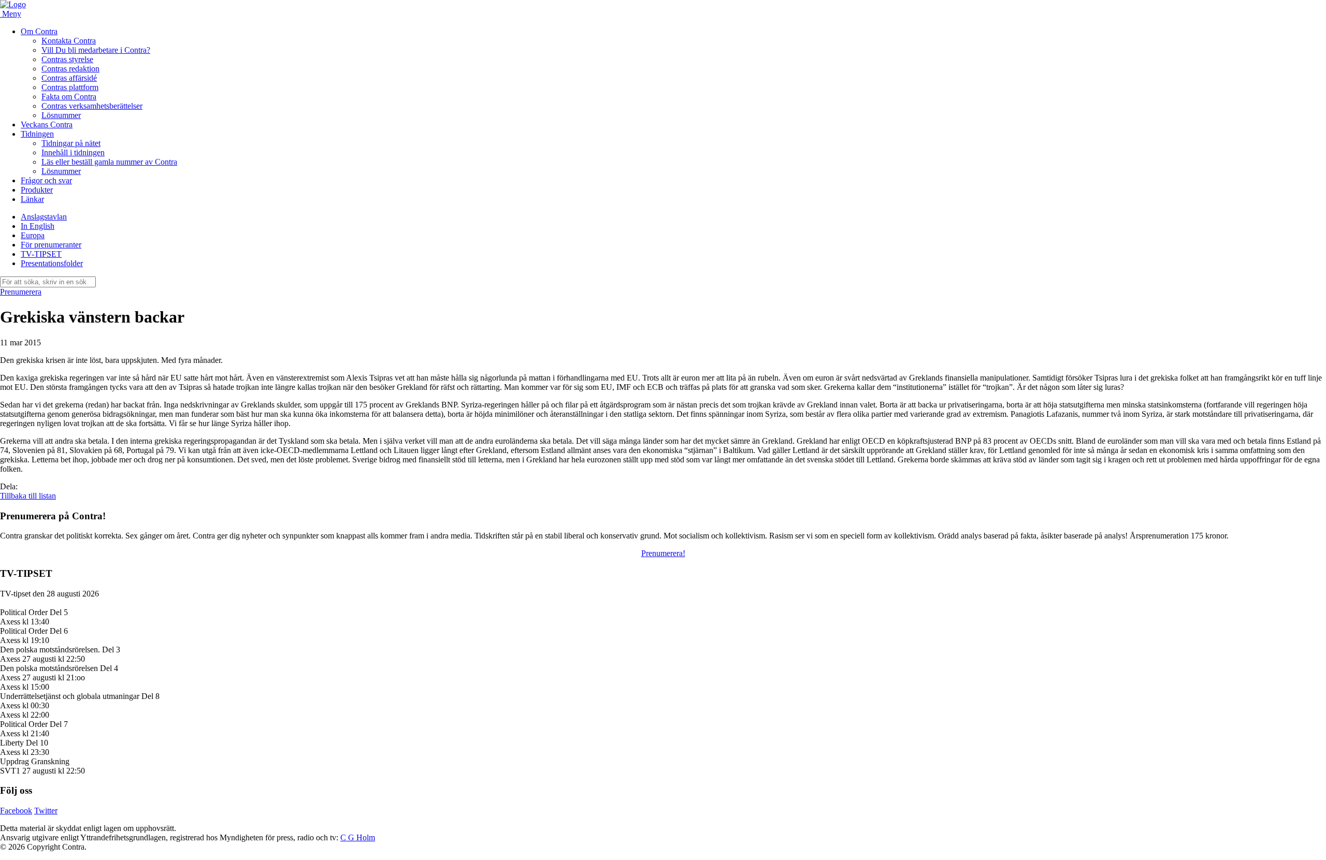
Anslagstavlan (44, 216)
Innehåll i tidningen (73, 152)
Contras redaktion (70, 68)
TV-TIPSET (41, 254)
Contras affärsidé (69, 78)
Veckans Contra (47, 124)
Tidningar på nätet (70, 143)
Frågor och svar (46, 180)
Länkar (32, 199)
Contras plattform (69, 87)
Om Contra (39, 31)
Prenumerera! (663, 553)
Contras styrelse (67, 59)
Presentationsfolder (52, 263)
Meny (11, 13)
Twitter (45, 810)
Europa (33, 235)
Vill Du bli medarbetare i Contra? (95, 50)
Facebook (16, 810)
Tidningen (37, 133)
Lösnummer (61, 115)
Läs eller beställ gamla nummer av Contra (109, 161)
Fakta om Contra (68, 96)
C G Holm (357, 837)
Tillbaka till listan (28, 495)
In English (37, 226)
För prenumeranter (51, 244)
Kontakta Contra (68, 40)
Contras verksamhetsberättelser (91, 105)
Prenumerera (20, 291)
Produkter (37, 189)
